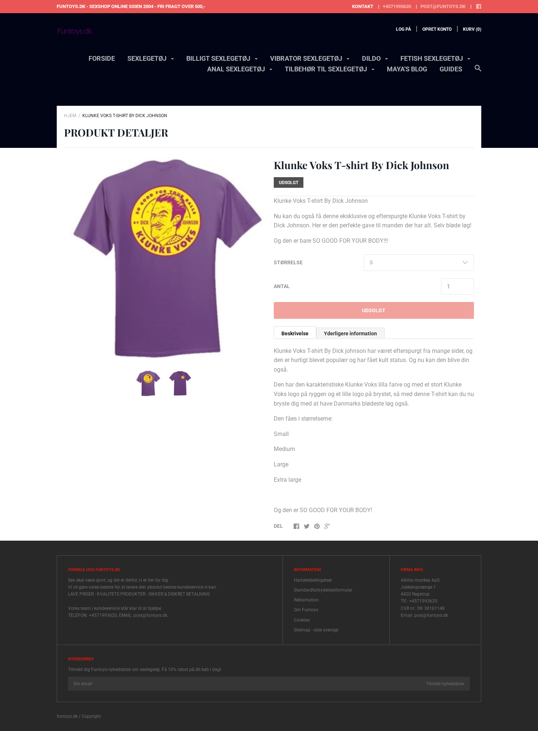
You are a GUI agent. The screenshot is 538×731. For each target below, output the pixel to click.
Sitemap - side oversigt (316, 630)
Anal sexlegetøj (236, 69)
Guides (451, 69)
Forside (102, 58)
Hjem (70, 115)
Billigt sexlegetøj (219, 58)
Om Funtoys (306, 609)
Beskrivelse (295, 333)
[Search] (478, 71)
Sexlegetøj (147, 58)
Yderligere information (350, 333)
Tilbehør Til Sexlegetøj (327, 69)
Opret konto (437, 29)
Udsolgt (373, 310)
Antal (282, 286)
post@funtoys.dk (443, 6)
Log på (403, 29)
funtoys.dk (67, 716)
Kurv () (472, 29)
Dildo (372, 58)
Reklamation (306, 600)
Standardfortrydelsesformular (323, 590)
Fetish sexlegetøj (432, 58)
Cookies (302, 620)
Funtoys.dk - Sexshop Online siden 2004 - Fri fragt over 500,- (131, 6)
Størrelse (288, 262)
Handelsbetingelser (313, 580)
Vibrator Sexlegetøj (307, 58)
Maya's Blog (407, 69)
